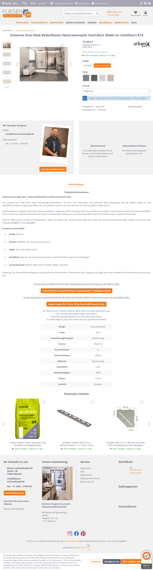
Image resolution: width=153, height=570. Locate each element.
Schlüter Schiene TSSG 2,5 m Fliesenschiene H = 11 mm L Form (76, 444)
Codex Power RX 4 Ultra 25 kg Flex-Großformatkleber (76, 304)
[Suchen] (98, 13)
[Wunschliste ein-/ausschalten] (62, 45)
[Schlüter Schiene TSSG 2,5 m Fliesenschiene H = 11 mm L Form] (76, 418)
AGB (82, 471)
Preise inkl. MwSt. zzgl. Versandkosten (95, 52)
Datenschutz (86, 475)
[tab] (76, 184)
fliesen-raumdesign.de (14, 508)
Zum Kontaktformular (53, 169)
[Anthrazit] (94, 78)
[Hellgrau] (102, 78)
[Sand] (110, 78)
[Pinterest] (149, 106)
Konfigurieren (111, 561)
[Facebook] (144, 106)
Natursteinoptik (102, 65)
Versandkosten (70, 541)
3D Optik (88, 65)
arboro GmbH (81, 547)
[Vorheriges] (17, 64)
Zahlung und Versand (90, 478)
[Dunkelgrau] (86, 78)
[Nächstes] (70, 64)
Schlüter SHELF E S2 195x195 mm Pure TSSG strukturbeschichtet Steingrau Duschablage (125, 444)
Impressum (85, 468)
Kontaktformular (14, 493)
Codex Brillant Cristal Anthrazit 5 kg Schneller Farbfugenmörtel (76, 290)
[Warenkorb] (150, 13)
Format (86, 86)
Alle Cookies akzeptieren (136, 561)
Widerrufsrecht (87, 481)
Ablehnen (96, 561)
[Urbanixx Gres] (142, 44)
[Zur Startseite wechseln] (16, 13)
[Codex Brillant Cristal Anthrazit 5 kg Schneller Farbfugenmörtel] (27, 418)
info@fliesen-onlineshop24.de (20, 134)
